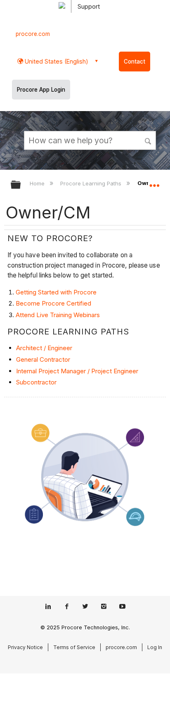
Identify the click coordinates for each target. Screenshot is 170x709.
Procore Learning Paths (91, 183)
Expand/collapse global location (154, 182)
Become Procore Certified (53, 303)
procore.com (33, 34)
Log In (154, 647)
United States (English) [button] (55, 61)
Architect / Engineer (44, 348)
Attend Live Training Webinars (58, 315)
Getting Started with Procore (56, 292)
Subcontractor (36, 382)
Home (38, 183)
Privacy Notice (25, 647)
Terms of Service (74, 647)
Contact (134, 61)
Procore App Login (41, 89)
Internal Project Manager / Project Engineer (77, 371)
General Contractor (43, 359)
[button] (148, 140)
